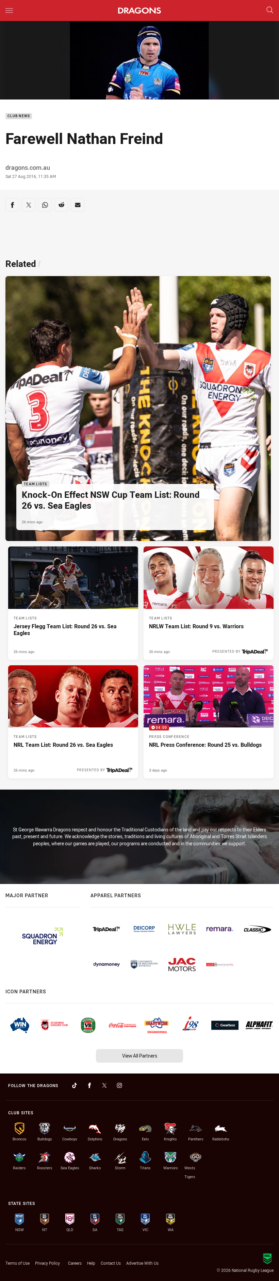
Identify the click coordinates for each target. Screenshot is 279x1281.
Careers (75, 1263)
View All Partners (139, 1055)
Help (91, 1263)
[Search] (270, 10)
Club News (18, 116)
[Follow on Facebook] (89, 1085)
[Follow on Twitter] (104, 1085)
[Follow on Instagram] (119, 1085)
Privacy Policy (47, 1263)
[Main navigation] (9, 10)
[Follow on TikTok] (74, 1085)
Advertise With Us (142, 1263)
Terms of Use (17, 1263)
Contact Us (111, 1263)
